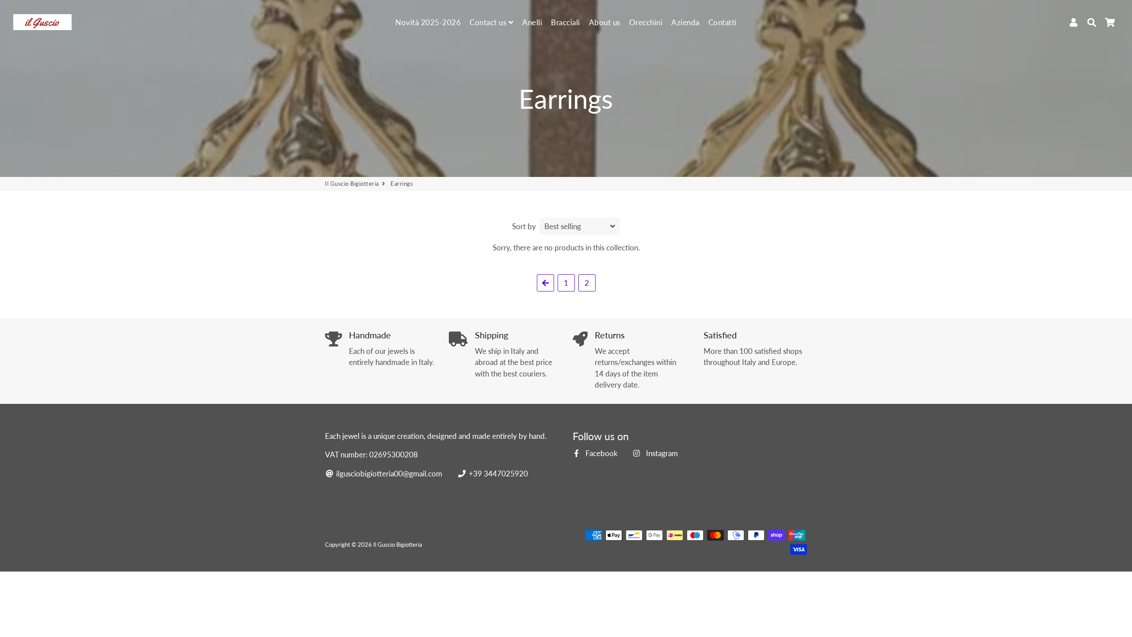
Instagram (660, 453)
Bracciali (565, 22)
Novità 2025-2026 (428, 22)
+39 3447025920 (497, 473)
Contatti (722, 22)
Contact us (489, 22)
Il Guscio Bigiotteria (352, 183)
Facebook (601, 453)
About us (604, 22)
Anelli (532, 22)
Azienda (685, 22)
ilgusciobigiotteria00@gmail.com (388, 473)
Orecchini (646, 22)
